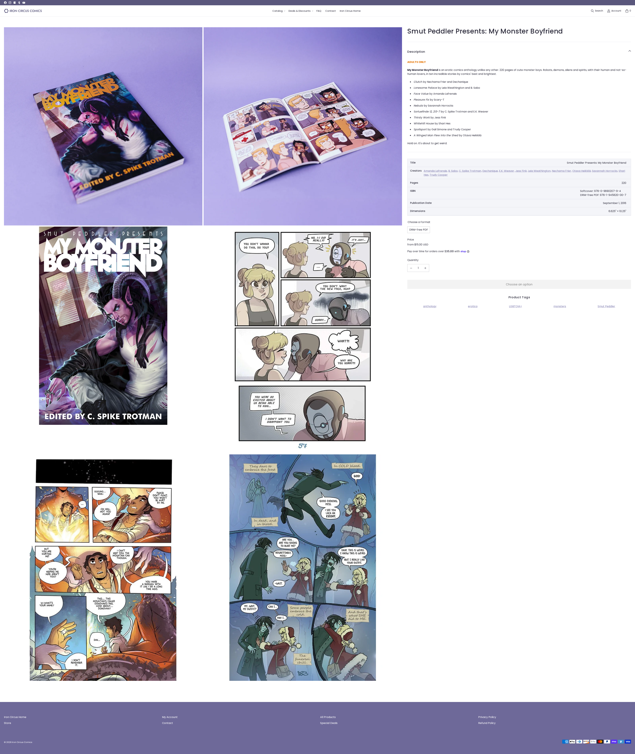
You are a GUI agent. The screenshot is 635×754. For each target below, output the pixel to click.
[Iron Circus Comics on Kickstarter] (14, 2)
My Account (170, 717)
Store (7, 723)
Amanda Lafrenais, (436, 171)
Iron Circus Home (15, 717)
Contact (167, 723)
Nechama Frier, (562, 171)
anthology (429, 306)
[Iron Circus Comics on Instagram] (10, 2)
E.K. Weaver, (507, 171)
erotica (472, 306)
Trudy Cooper (439, 175)
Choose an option (519, 284)
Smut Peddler (606, 306)
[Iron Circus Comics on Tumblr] (19, 2)
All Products (328, 717)
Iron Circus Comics (22, 742)
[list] (203, 354)
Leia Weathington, (539, 171)
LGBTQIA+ (515, 306)
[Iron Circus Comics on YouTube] (23, 2)
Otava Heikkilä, (581, 171)
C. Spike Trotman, (470, 171)
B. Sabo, (453, 171)
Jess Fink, (521, 171)
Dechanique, (490, 171)
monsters (559, 306)
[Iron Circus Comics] (23, 11)
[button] (278, 11)
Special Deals (329, 723)
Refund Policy (487, 723)
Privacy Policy (487, 717)
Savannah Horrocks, (605, 171)
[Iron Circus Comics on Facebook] (5, 2)
